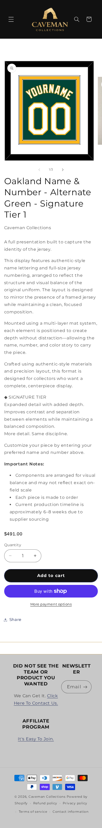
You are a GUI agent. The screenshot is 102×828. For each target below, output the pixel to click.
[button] (11, 19)
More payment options (51, 604)
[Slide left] (39, 169)
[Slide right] (63, 169)
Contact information (71, 812)
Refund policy (45, 803)
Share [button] (15, 619)
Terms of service (33, 812)
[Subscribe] (85, 686)
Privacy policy (75, 803)
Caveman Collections (47, 797)
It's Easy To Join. (36, 738)
